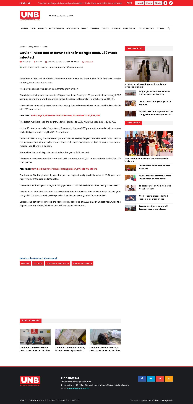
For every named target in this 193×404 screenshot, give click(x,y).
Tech (33, 28)
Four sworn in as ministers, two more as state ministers (146, 160)
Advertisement (57, 400)
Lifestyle (95, 28)
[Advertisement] (70, 231)
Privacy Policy (38, 400)
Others (160, 28)
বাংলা (129, 3)
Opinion (105, 28)
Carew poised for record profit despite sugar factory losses (153, 207)
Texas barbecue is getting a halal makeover (155, 103)
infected (25, 263)
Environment (129, 28)
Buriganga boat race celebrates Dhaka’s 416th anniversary (154, 93)
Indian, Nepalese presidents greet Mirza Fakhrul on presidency (155, 177)
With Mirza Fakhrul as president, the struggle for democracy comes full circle (156, 113)
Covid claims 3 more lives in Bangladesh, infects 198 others (64, 168)
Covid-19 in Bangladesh (57, 263)
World (84, 28)
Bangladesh (73, 28)
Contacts (74, 400)
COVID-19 (38, 263)
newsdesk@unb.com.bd (75, 388)
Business (42, 28)
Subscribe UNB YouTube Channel (39, 258)
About (23, 400)
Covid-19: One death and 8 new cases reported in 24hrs (35, 349)
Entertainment (56, 28)
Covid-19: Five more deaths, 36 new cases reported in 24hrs (70, 350)
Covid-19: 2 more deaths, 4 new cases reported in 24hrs (105, 349)
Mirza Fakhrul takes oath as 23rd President (154, 167)
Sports (24, 28)
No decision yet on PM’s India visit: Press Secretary (155, 187)
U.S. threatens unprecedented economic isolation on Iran (153, 197)
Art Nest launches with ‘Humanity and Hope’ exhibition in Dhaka (146, 85)
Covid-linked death (82, 263)
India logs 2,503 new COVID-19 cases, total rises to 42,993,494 (65, 115)
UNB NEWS (88, 62)
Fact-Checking (146, 28)
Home (22, 46)
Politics (116, 28)
